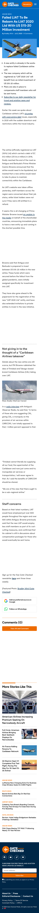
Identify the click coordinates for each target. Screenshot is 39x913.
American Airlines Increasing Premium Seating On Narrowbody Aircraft (17, 719)
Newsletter (27, 4)
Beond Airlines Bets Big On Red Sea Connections (16, 795)
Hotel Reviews (7, 815)
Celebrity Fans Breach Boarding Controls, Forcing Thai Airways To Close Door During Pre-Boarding (19, 807)
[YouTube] (10, 857)
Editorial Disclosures (11, 896)
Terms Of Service (21, 900)
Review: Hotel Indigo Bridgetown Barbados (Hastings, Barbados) (19, 818)
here (14, 578)
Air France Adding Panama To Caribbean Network (10, 748)
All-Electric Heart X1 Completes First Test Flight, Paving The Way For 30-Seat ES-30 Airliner (11, 766)
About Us (6, 893)
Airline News (7, 14)
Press (15, 893)
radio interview (12, 406)
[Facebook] (4, 857)
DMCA (19, 903)
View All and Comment (20, 629)
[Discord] (23, 857)
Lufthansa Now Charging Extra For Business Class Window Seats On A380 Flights (19, 784)
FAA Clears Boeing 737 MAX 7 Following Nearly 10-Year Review (18, 829)
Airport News (7, 802)
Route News (6, 791)
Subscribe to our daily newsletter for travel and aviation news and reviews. (20, 100)
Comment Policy (8, 903)
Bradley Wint (8, 33)
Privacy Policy (7, 900)
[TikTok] (17, 857)
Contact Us (28, 896)
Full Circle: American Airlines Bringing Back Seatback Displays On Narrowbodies (10, 735)
